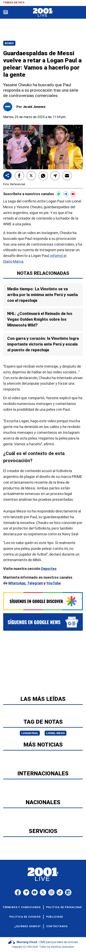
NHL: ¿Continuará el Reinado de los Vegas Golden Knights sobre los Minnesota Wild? (39, 319)
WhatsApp (16, 583)
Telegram (35, 583)
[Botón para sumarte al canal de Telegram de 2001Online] (65, 194)
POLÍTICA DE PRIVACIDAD (64, 907)
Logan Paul (29, 733)
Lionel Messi (55, 733)
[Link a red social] (18, 892)
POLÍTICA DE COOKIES (25, 916)
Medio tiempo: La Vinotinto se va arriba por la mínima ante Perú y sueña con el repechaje (42, 295)
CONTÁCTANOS (57, 926)
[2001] (43, 12)
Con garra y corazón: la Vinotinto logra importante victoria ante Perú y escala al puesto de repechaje (43, 344)
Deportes (49, 569)
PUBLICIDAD (54, 916)
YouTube (53, 583)
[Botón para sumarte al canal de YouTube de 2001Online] (73, 194)
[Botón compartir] (7, 175)
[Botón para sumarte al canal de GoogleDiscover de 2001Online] (43, 601)
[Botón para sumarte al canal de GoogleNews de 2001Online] (43, 622)
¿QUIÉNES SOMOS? (27, 926)
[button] (19, 175)
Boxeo (9, 43)
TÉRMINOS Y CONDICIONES (22, 907)
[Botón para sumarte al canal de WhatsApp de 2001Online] (58, 194)
